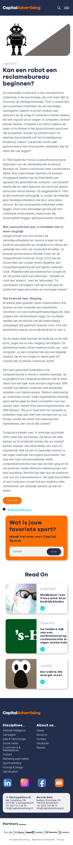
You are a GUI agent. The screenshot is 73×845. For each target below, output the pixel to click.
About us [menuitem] (41, 734)
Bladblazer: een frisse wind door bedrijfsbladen (53, 598)
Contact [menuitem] (41, 739)
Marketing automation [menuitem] (16, 758)
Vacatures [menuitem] (42, 743)
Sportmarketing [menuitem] (12, 763)
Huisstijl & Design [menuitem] (13, 767)
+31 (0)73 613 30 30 (16, 805)
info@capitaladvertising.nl (19, 808)
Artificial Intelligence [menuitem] (14, 730)
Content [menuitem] (7, 754)
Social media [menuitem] (10, 743)
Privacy (60, 839)
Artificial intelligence (19, 509)
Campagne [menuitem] (9, 734)
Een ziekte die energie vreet (51, 673)
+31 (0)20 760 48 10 (46, 805)
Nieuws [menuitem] (40, 747)
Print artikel (12, 500)
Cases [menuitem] (40, 730)
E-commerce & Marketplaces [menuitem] (11, 749)
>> (42, 608)
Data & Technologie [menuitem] (14, 739)
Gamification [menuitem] (10, 771)
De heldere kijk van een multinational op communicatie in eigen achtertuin (53, 636)
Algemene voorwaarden (43, 839)
